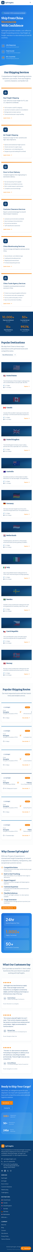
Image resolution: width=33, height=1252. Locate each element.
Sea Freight (4, 1178)
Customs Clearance (6, 1186)
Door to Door (4, 1184)
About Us (3, 1224)
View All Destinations (7, 355)
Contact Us (7, 1108)
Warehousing (4, 1189)
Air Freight (4, 1181)
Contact (3, 1230)
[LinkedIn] (5, 1171)
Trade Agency (4, 1192)
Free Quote (27, 1248)
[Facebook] (2, 1171)
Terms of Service (5, 1239)
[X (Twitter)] (8, 1171)
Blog (2, 1227)
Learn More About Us (7, 908)
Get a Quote (6, 1103)
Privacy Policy (5, 1236)
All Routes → (4, 1217)
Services (4, 1175)
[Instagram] (11, 1171)
